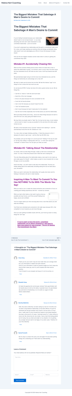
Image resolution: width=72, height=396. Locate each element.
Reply (20, 273)
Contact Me (66, 3)
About (45, 3)
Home (39, 3)
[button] (60, 3)
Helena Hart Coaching (11, 3)
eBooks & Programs (54, 3)
